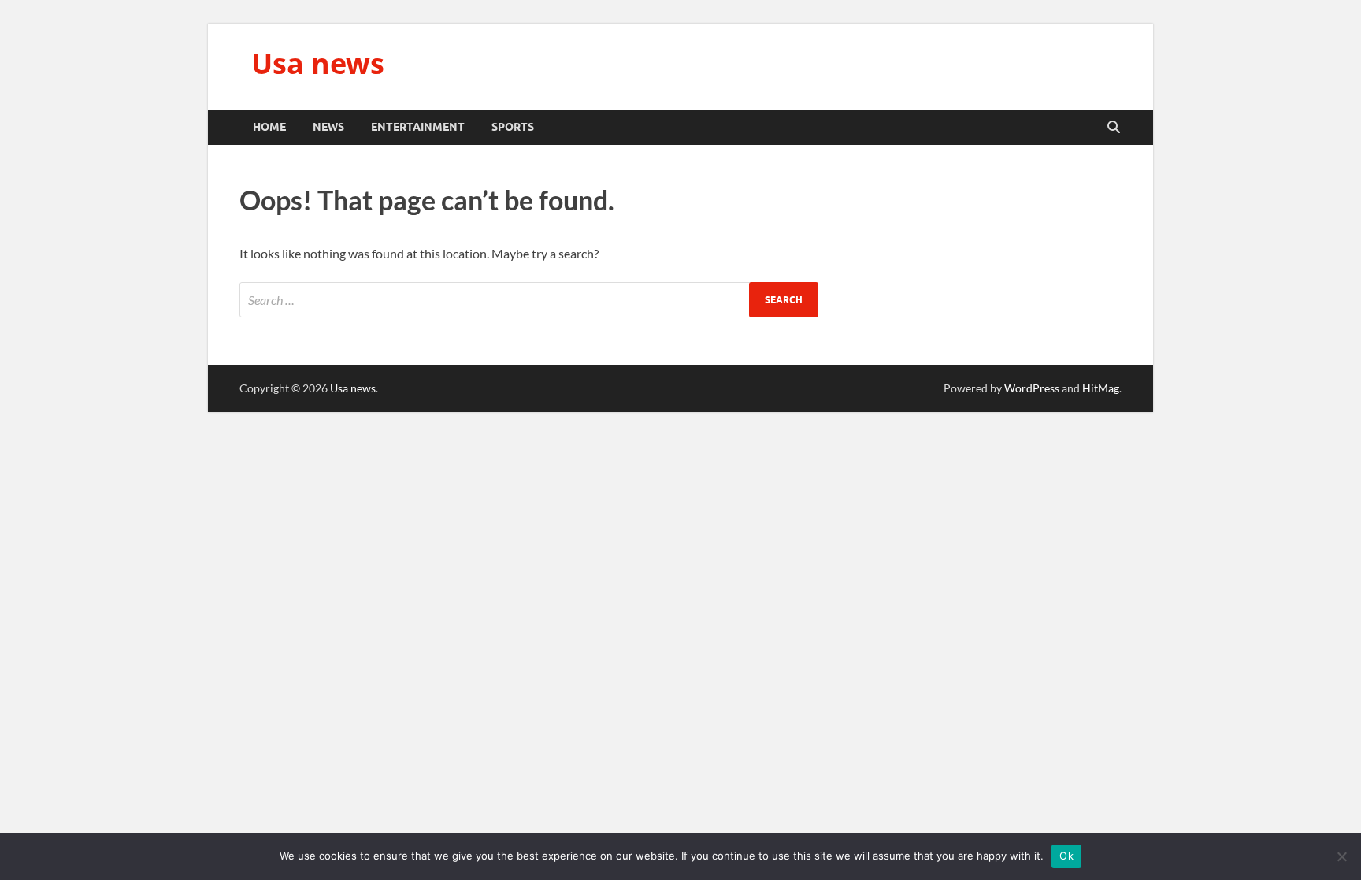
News (328, 127)
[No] (1341, 856)
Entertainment (418, 127)
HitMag (1100, 388)
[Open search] (1114, 128)
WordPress (1031, 388)
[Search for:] (528, 299)
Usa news (317, 63)
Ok (1066, 855)
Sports (512, 127)
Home (269, 127)
